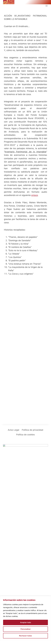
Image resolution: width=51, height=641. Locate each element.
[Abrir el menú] (46, 5)
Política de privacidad (32, 430)
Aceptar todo (25, 622)
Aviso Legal (13, 430)
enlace (34, 195)
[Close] (48, 598)
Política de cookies (25, 434)
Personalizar (26, 629)
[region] (25, 618)
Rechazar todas (25, 636)
